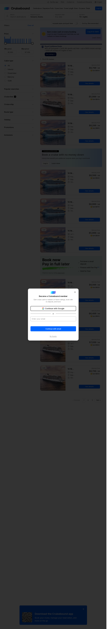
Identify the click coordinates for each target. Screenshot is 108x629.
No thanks (53, 336)
